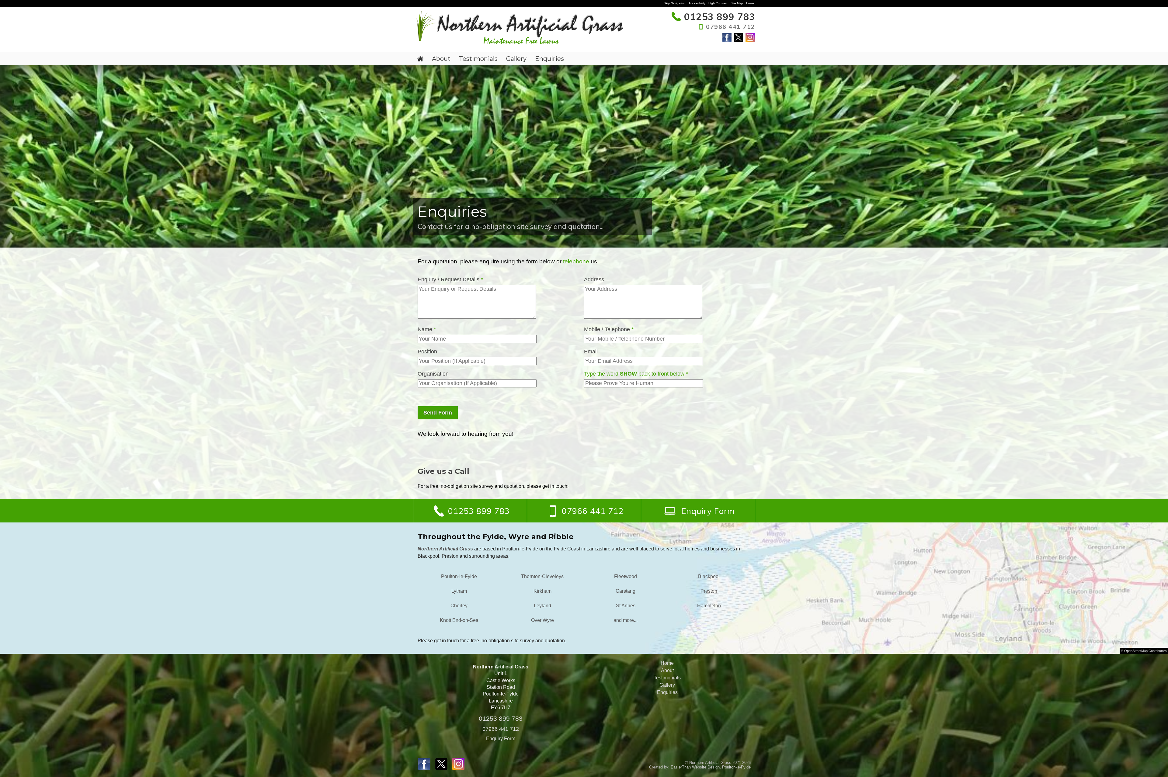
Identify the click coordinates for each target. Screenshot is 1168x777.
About (441, 58)
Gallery (516, 58)
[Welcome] (420, 58)
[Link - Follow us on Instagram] (750, 40)
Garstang (625, 591)
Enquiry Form (500, 738)
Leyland (542, 605)
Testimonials (478, 58)
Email (591, 352)
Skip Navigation (675, 3)
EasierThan (681, 767)
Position (427, 352)
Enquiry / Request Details (450, 279)
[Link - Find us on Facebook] (727, 40)
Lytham (459, 591)
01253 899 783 (501, 718)
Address (594, 279)
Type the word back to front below (636, 374)
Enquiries (549, 58)
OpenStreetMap (1136, 651)
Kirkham (542, 591)
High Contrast (718, 3)
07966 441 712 (500, 729)
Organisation (433, 374)
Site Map (737, 3)
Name (427, 329)
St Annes (625, 605)
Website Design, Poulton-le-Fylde (721, 767)
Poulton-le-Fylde (459, 576)
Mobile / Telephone (609, 329)
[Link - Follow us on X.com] (738, 40)
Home (750, 3)
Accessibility (697, 3)
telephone (576, 261)
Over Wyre (542, 620)
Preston (708, 591)
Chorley (459, 605)
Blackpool (709, 576)
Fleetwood (625, 576)
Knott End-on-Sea (459, 620)
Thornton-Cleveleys (542, 576)
